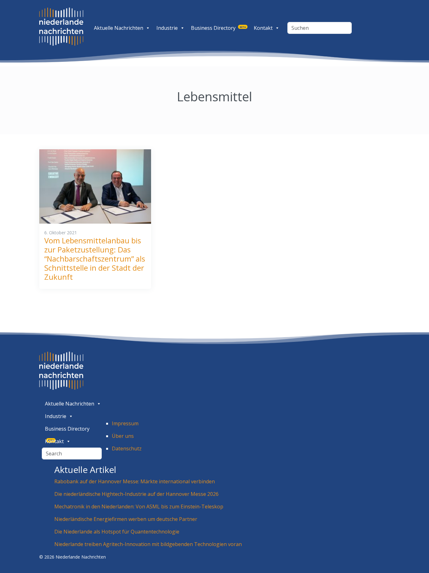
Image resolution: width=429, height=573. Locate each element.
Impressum (125, 423)
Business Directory (218, 27)
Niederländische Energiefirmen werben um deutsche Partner (125, 519)
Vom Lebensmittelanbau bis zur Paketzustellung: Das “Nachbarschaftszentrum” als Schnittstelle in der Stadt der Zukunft (94, 258)
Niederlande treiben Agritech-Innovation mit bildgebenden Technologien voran (148, 544)
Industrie (167, 27)
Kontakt (263, 27)
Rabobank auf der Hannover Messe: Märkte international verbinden (135, 481)
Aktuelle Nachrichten (118, 27)
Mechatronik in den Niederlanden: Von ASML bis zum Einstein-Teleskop (138, 506)
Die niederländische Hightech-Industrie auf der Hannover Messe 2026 (136, 494)
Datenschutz (127, 448)
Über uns (123, 435)
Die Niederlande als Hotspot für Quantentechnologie (116, 531)
